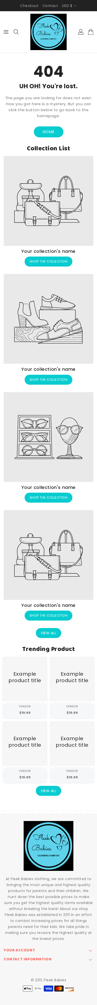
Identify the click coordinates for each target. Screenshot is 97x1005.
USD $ (67, 5)
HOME (49, 132)
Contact (50, 5)
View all (48, 633)
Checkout (29, 5)
